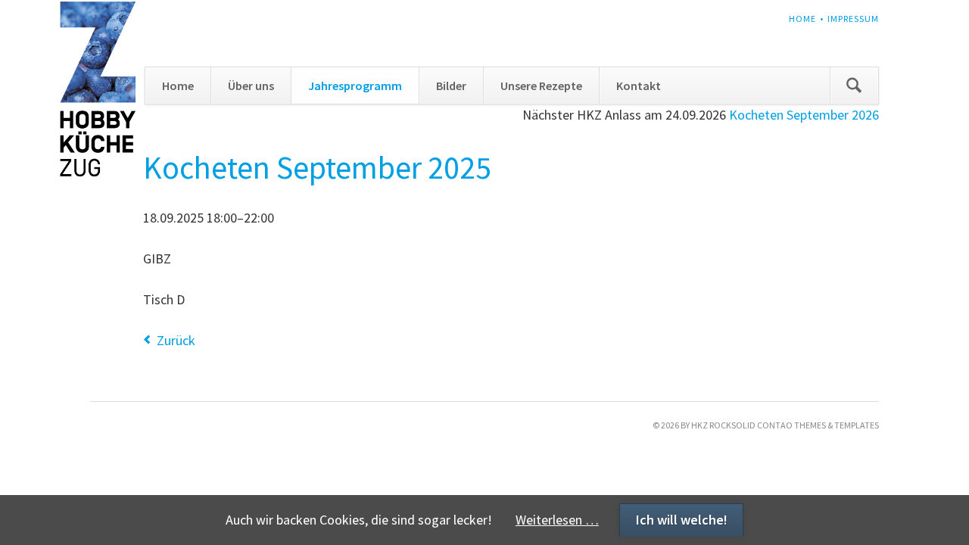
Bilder (451, 85)
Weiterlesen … (557, 519)
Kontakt (638, 85)
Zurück (176, 340)
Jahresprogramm (355, 85)
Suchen (854, 85)
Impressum (853, 18)
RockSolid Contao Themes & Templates (794, 425)
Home (802, 18)
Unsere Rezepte (541, 85)
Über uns (251, 85)
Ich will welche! (682, 519)
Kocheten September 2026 (804, 114)
